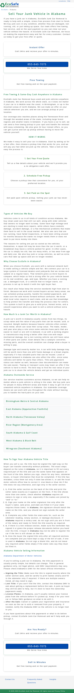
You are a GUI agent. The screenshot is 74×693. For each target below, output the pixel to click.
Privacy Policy (60, 691)
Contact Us (10, 679)
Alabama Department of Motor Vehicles (23, 556)
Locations (62, 1)
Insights (53, 679)
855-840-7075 (37, 64)
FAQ (68, 1)
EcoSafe (4, 9)
